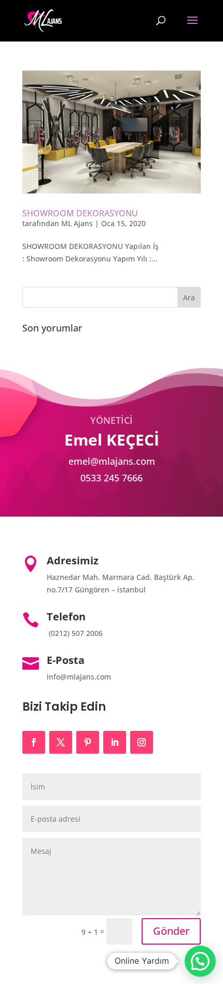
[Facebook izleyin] (33, 742)
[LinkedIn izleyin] (114, 742)
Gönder (171, 931)
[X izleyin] (60, 742)
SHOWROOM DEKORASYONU (80, 213)
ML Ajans (77, 223)
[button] (200, 961)
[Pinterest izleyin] (87, 742)
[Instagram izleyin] (141, 742)
